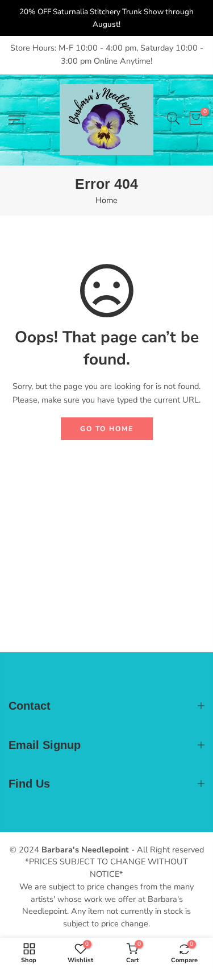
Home (106, 200)
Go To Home (106, 428)
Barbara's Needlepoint (85, 849)
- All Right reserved (166, 849)
